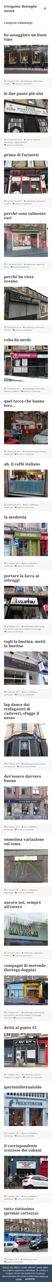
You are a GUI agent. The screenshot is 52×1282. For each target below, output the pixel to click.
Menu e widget (45, 11)
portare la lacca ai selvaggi (21, 578)
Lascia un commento (23, 84)
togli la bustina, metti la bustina (24, 643)
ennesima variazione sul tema (24, 841)
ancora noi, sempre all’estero (22, 904)
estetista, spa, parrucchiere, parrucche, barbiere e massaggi (24, 627)
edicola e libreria (33, 139)
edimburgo (28, 81)
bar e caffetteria (31, 504)
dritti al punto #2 (20, 1027)
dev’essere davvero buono (22, 778)
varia (35, 1259)
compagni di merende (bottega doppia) (25, 967)
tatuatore (8, 1018)
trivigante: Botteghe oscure (20, 8)
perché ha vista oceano (19, 279)
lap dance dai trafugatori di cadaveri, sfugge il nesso (21, 711)
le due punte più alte (23, 93)
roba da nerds (17, 339)
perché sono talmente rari (25, 215)
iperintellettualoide (23, 1087)
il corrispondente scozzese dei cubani (22, 1148)
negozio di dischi (20, 142)
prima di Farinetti (21, 154)
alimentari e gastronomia (35, 451)
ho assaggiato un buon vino (25, 37)
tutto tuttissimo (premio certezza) (21, 1211)
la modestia (15, 517)
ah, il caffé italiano (22, 464)
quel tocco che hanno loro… (24, 403)
